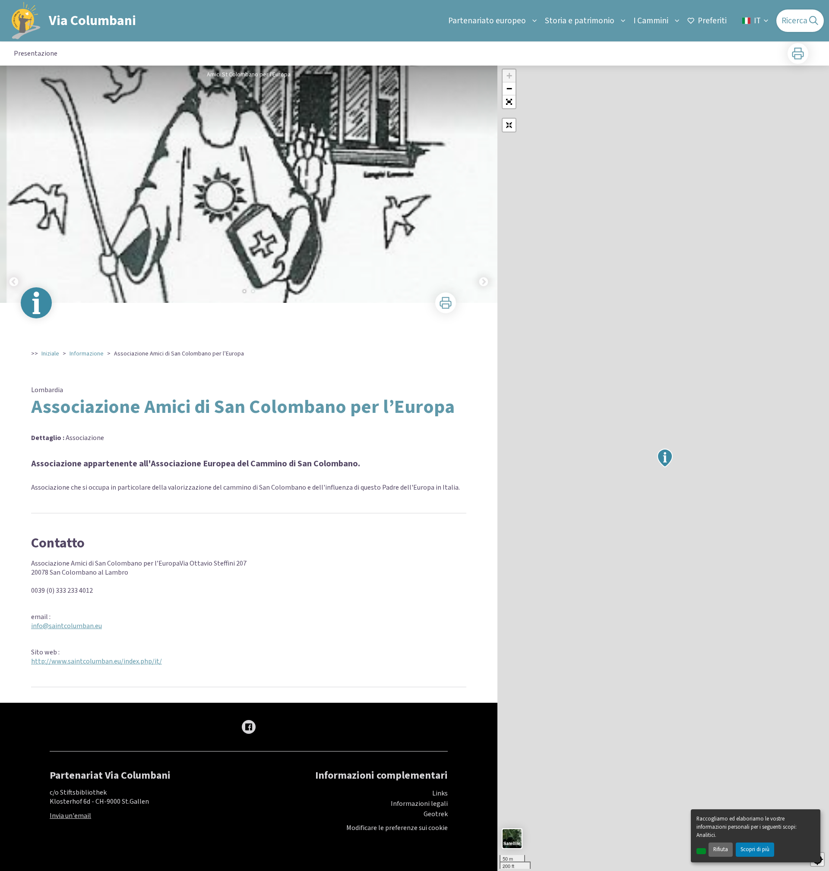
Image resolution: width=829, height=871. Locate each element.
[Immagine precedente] (14, 184)
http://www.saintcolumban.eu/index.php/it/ (96, 661)
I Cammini (650, 21)
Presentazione (35, 53)
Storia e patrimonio (579, 21)
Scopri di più (754, 849)
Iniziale (50, 353)
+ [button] (509, 75)
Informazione (87, 353)
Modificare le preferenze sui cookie (397, 828)
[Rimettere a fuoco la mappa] (509, 125)
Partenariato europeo (487, 21)
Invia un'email (70, 816)
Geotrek (436, 814)
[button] (509, 101)
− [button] (509, 88)
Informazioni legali (419, 803)
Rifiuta (720, 849)
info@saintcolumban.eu (66, 626)
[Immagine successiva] (483, 184)
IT (757, 21)
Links (440, 793)
